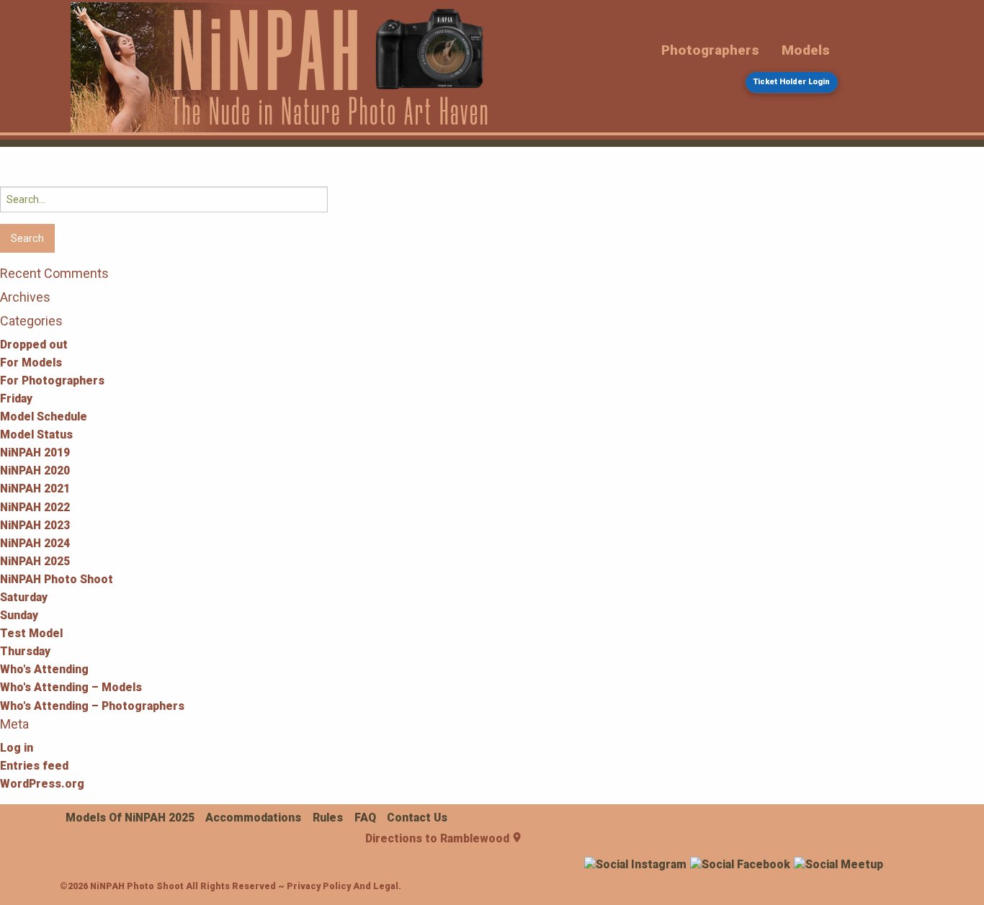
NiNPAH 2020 (35, 470)
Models (806, 50)
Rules (328, 817)
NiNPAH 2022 (35, 507)
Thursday (25, 651)
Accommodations (253, 817)
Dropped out (34, 344)
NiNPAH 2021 (35, 488)
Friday (16, 398)
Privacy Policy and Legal (342, 886)
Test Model (31, 633)
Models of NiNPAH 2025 (130, 817)
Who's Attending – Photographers (92, 706)
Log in (16, 748)
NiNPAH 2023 (35, 525)
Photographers (710, 50)
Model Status (36, 434)
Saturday (24, 597)
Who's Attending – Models (71, 687)
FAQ (365, 817)
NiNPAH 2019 (35, 452)
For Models (31, 362)
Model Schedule (43, 416)
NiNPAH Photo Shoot (56, 579)
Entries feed (34, 766)
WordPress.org (42, 784)
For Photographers (52, 380)
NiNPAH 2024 (35, 543)
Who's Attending (44, 669)
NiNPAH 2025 (35, 561)
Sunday (19, 615)
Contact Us (417, 817)
